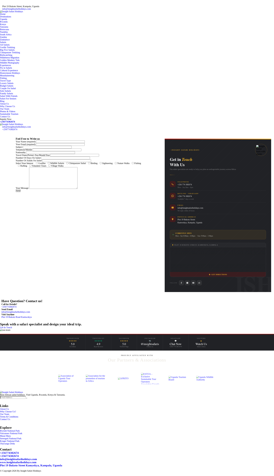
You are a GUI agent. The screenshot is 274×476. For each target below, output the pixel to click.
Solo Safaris (5, 91)
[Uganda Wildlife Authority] (206, 378)
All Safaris (5, 45)
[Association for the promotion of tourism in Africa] (95, 378)
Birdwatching (6, 55)
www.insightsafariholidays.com (18, 462)
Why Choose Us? (8, 411)
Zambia (3, 37)
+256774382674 (7, 121)
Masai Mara (5, 436)
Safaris (3, 42)
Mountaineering (7, 75)
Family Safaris (6, 93)
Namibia (4, 32)
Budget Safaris (6, 86)
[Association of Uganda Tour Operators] (68, 378)
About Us (4, 104)
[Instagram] (187, 282)
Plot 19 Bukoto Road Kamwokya (16, 317)
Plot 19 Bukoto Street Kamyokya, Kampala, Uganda (31, 465)
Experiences (5, 65)
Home (3, 14)
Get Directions (219, 274)
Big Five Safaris (7, 50)
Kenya (3, 24)
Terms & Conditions (9, 416)
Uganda (3, 19)
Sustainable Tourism (9, 114)
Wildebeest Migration (9, 57)
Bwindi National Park (10, 431)
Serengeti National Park (10, 438)
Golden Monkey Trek (10, 60)
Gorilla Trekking (7, 47)
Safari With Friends (8, 96)
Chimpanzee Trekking (10, 52)
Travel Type (5, 80)
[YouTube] (193, 282)
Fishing (3, 78)
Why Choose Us (7, 106)
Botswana (4, 29)
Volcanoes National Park (11, 433)
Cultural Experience (9, 70)
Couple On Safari (8, 88)
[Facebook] (181, 282)
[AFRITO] (123, 378)
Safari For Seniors (8, 98)
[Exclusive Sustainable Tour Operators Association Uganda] (151, 378)
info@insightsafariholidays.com (16, 9)
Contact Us (5, 116)
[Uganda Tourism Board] (178, 378)
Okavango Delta (7, 443)
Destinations (5, 16)
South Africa (5, 34)
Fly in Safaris (6, 68)
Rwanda (4, 22)
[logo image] (11, 124)
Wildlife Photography (9, 63)
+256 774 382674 (185, 185)
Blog (2, 101)
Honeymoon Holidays (10, 73)
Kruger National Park (9, 441)
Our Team (4, 109)
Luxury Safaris (6, 83)
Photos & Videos (7, 111)
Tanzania (4, 27)
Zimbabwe (5, 39)
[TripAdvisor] (199, 282)
